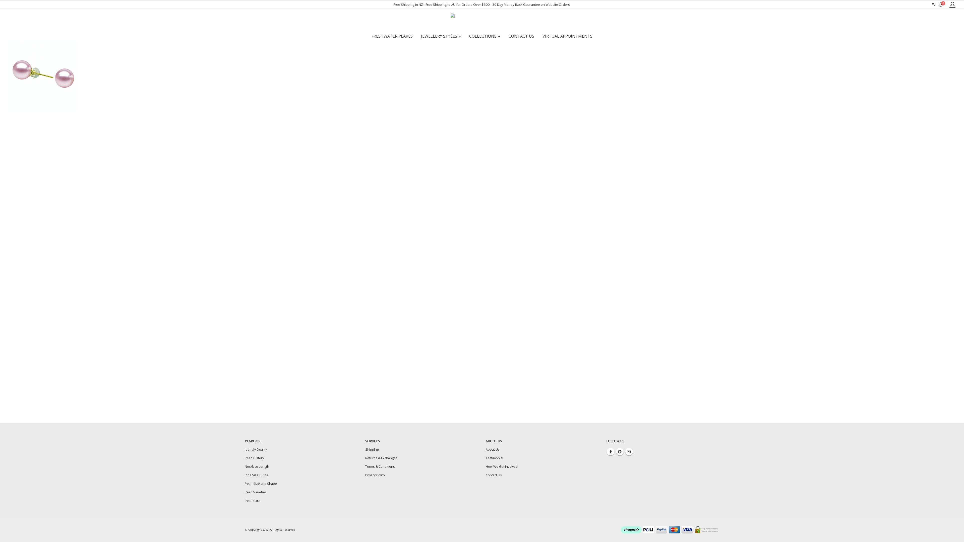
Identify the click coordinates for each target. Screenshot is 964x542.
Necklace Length (257, 466)
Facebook (610, 451)
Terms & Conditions (380, 466)
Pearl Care (252, 501)
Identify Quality (256, 449)
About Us (493, 449)
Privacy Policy (375, 475)
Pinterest (620, 451)
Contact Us (521, 36)
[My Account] (952, 5)
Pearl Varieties (256, 492)
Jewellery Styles (439, 36)
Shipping (372, 449)
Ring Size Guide (256, 475)
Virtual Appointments (567, 36)
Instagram (629, 451)
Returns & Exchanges (381, 458)
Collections (483, 36)
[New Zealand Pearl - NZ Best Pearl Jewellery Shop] (482, 20)
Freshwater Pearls (392, 36)
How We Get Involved (502, 466)
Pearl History (254, 458)
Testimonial (494, 458)
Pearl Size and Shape (261, 484)
